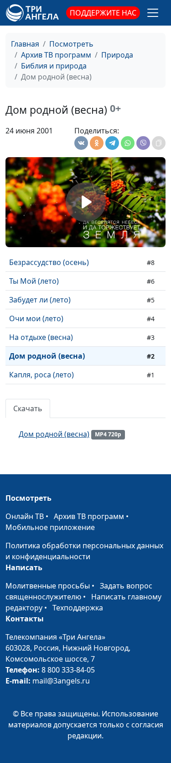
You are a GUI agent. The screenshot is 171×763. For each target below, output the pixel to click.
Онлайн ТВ (24, 516)
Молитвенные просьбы (47, 586)
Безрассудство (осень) (49, 262)
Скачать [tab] (27, 408)
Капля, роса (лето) (41, 375)
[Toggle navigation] (153, 13)
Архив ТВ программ (56, 55)
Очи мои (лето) (36, 318)
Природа (117, 55)
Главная (25, 44)
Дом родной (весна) (47, 356)
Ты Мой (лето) (34, 281)
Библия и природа (54, 66)
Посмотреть (71, 44)
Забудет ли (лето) (40, 300)
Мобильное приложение (50, 527)
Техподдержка (77, 608)
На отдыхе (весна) (41, 337)
